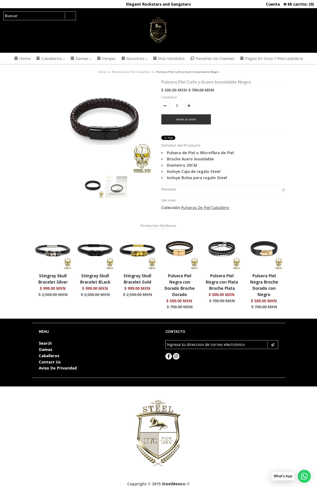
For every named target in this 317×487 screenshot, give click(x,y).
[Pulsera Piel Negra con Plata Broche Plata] (221, 267)
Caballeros (49, 355)
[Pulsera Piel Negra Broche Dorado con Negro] (264, 267)
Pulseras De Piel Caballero (131, 71)
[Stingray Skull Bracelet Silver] (53, 267)
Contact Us (50, 361)
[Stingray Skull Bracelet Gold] (137, 267)
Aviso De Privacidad (58, 368)
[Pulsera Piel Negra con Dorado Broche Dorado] (179, 267)
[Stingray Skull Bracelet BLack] (95, 267)
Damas (45, 349)
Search (45, 343)
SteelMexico (173, 483)
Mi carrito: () (300, 4)
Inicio (102, 71)
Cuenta (273, 4)
